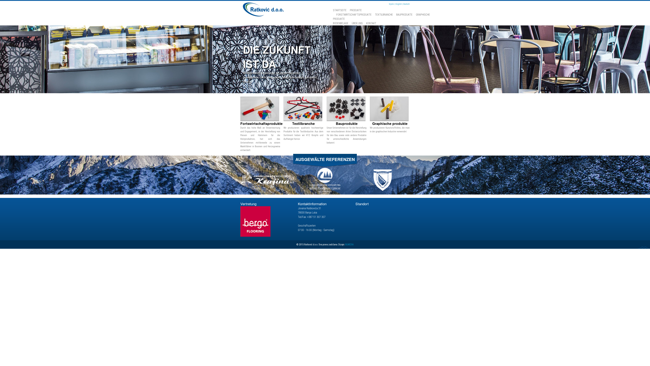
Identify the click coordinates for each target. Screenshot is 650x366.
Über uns (357, 23)
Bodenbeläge (340, 23)
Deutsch (406, 4)
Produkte (356, 10)
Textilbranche (384, 14)
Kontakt (371, 23)
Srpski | (392, 4)
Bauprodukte (404, 14)
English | (399, 4)
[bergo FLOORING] (255, 221)
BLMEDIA (349, 244)
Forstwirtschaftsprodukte (354, 14)
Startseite (339, 10)
